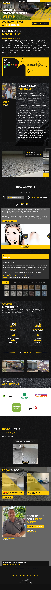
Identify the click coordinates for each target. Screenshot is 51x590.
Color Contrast (31, 582)
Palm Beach (34, 134)
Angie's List (20, 575)
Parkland (38, 135)
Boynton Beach (22, 135)
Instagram (34, 575)
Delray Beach (31, 135)
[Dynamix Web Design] (26, 580)
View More (7, 497)
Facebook (16, 575)
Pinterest (37, 575)
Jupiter (28, 134)
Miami (36, 137)
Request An (40, 23)
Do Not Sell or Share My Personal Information (36, 570)
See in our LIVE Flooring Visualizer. (19, 277)
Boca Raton (41, 134)
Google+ (13, 575)
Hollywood (31, 137)
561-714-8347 (21, 1)
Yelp (30, 575)
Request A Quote (9, 221)
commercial (21, 98)
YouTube (24, 575)
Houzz (27, 575)
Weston (25, 137)
